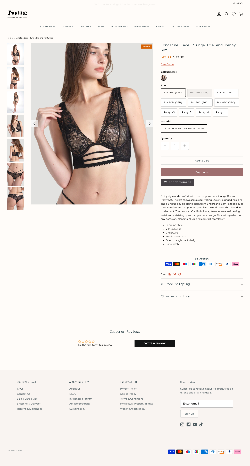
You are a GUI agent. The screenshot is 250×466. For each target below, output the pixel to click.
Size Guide (167, 64)
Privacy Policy (128, 388)
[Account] (218, 14)
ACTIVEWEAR (119, 26)
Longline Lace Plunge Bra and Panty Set (34, 38)
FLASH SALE (47, 26)
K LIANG (160, 26)
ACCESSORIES (180, 26)
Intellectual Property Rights (136, 403)
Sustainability (77, 408)
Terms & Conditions (131, 398)
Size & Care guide (27, 398)
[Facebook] (188, 424)
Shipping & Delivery (28, 403)
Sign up (189, 413)
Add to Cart (202, 160)
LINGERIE (85, 26)
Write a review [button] (154, 343)
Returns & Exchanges (29, 408)
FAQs (20, 388)
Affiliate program (79, 403)
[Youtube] (195, 424)
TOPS (101, 26)
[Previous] (34, 123)
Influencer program (81, 398)
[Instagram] (182, 424)
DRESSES (67, 26)
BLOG (73, 393)
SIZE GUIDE (203, 26)
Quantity (166, 138)
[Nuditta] (17, 14)
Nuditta (18, 451)
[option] (92, 123)
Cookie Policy (128, 393)
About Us (74, 388)
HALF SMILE (141, 26)
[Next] (149, 123)
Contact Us (23, 393)
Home (10, 38)
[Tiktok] (201, 424)
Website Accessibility (132, 408)
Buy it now (202, 172)
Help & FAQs (237, 3)
